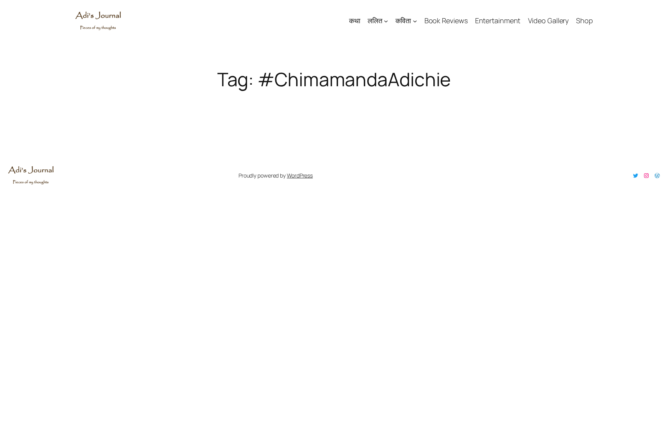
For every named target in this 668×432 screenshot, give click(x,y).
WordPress (300, 175)
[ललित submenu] (386, 21)
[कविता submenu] (415, 21)
